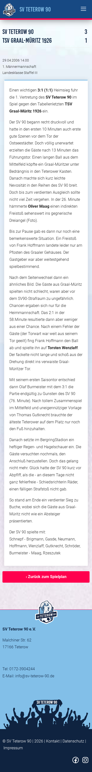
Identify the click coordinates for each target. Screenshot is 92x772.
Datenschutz (73, 741)
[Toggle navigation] (83, 9)
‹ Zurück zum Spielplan (46, 576)
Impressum (13, 748)
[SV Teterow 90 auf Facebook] (75, 762)
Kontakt (53, 741)
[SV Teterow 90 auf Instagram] (85, 762)
